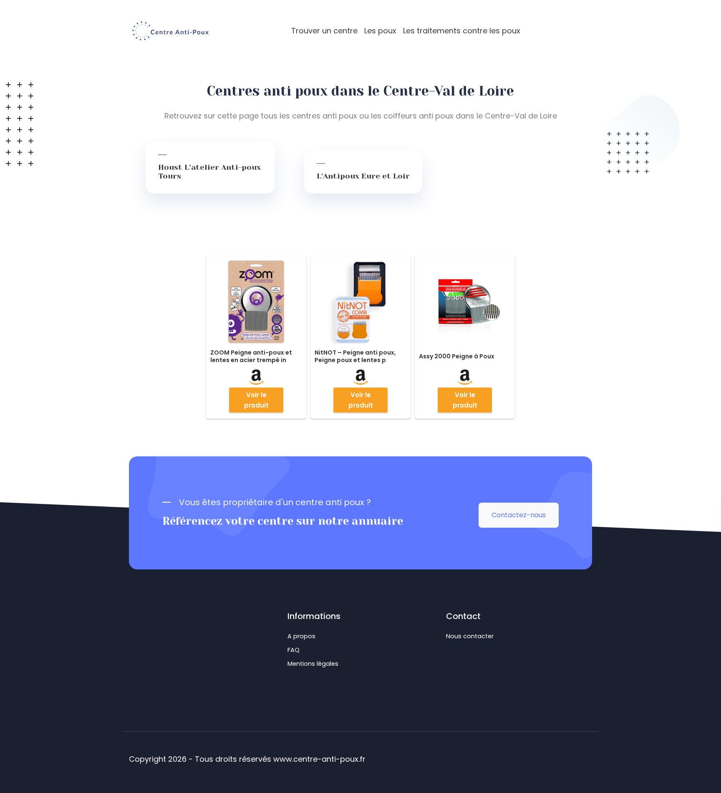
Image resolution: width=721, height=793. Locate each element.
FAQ (293, 650)
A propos (301, 636)
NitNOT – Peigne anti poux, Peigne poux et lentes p (355, 356)
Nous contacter (470, 636)
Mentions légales (312, 664)
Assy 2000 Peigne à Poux (456, 356)
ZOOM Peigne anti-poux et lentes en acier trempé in (251, 356)
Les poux (380, 30)
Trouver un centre (324, 30)
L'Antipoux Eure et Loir (363, 176)
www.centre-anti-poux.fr (319, 759)
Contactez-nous (519, 515)
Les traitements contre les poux (461, 30)
